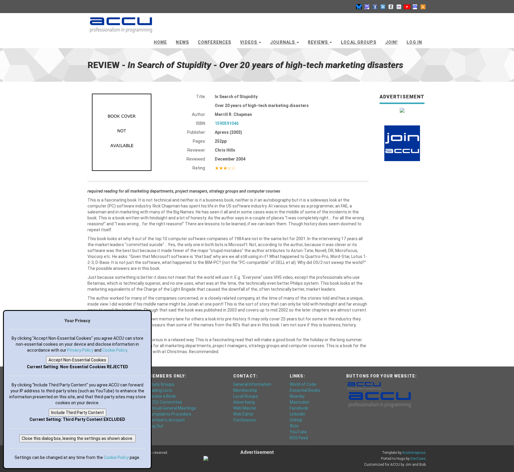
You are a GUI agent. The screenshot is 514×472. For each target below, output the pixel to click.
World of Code (303, 384)
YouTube (298, 431)
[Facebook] (374, 6)
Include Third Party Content (77, 412)
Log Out (155, 426)
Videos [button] (249, 42)
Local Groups (358, 42)
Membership (245, 390)
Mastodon (299, 402)
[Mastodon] (366, 6)
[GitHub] (390, 6)
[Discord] (415, 6)
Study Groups (161, 384)
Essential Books (305, 390)
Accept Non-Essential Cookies (77, 360)
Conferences (214, 42)
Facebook (299, 408)
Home (160, 42)
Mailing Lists (160, 390)
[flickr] (398, 6)
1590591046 (227, 123)
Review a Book (162, 396)
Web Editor (243, 414)
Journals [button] (283, 42)
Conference (244, 420)
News (182, 42)
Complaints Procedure (169, 414)
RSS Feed (299, 437)
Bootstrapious (414, 453)
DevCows (418, 459)
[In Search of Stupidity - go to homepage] (121, 22)
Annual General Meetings (172, 408)
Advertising (244, 402)
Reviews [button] (318, 42)
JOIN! (391, 42)
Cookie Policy (114, 350)
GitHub (296, 420)
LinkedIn (297, 414)
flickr (294, 426)
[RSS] (423, 6)
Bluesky (297, 396)
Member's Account (166, 420)
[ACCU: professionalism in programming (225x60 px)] (379, 399)
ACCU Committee (165, 402)
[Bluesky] (358, 6)
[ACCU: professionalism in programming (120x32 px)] (364, 385)
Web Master (244, 408)
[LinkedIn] (382, 6)
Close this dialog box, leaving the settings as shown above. (77, 438)
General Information (252, 384)
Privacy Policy (80, 350)
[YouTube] (406, 6)
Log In (414, 42)
